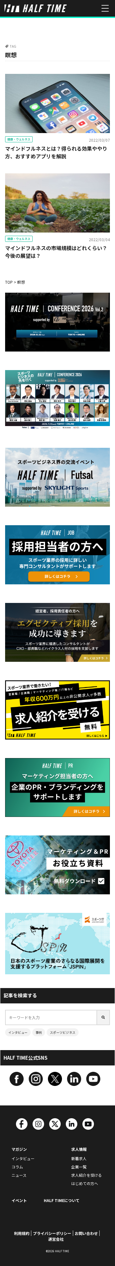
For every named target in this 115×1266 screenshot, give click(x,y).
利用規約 (21, 1233)
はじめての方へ (84, 1183)
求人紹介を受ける (86, 1175)
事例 (38, 1032)
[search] (103, 1017)
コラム (17, 1166)
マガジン (19, 1149)
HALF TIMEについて (62, 1200)
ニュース (19, 1175)
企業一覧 (79, 1166)
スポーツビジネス (62, 1032)
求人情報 (79, 1149)
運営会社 (56, 1239)
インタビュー (17, 1032)
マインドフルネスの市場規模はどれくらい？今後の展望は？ (56, 251)
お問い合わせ (86, 1233)
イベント (19, 1200)
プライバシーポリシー (52, 1233)
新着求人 (79, 1158)
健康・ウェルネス (18, 139)
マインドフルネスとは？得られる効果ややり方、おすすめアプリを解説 (56, 152)
